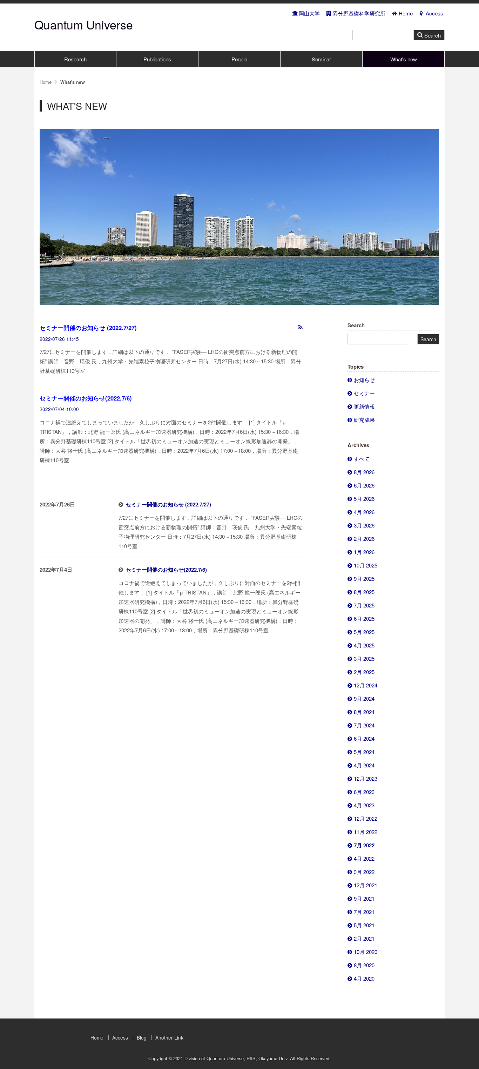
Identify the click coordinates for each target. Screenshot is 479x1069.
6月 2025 (364, 618)
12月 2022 (365, 818)
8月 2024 (364, 711)
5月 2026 (364, 498)
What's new (403, 59)
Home (406, 13)
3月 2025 (364, 658)
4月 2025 (364, 645)
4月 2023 (364, 805)
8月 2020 (364, 965)
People (239, 59)
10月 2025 (365, 565)
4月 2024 (364, 765)
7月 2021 (364, 911)
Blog (142, 1037)
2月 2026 (364, 538)
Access (434, 13)
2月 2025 (364, 671)
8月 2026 (364, 472)
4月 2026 (364, 512)
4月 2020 (364, 978)
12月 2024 (365, 685)
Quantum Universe (83, 24)
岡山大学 (309, 13)
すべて (362, 458)
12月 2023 (365, 778)
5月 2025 (364, 632)
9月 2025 (364, 578)
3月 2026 (364, 525)
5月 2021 (364, 925)
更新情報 (364, 406)
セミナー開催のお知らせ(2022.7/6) (86, 398)
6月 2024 (364, 738)
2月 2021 (364, 938)
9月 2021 (364, 898)
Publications (157, 59)
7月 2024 (364, 725)
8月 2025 (364, 592)
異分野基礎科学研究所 (359, 13)
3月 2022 (364, 871)
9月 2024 (364, 698)
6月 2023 (364, 791)
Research (75, 59)
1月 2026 (364, 552)
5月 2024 (364, 751)
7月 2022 (364, 845)
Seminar (321, 59)
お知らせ (364, 379)
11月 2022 (365, 831)
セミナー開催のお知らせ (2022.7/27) (88, 327)
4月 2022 (364, 858)
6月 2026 (364, 485)
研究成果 (364, 419)
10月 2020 (365, 951)
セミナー (364, 393)
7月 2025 (364, 605)
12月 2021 (365, 885)
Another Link (169, 1037)
